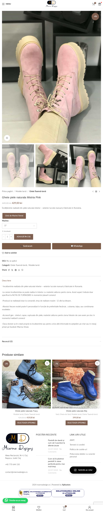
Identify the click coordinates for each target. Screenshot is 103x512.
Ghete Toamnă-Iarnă (37, 191)
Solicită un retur (83, 470)
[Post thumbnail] (41, 446)
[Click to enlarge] (7, 138)
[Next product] (99, 191)
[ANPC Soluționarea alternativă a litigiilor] (35, 493)
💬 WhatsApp (76, 246)
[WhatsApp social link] (19, 270)
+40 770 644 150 (12, 465)
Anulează (7, 231)
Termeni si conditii (77, 445)
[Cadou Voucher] (99, 4)
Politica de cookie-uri (78, 450)
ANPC (72, 440)
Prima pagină (7, 191)
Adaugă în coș (23, 237)
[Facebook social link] (8, 270)
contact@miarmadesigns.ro (16, 472)
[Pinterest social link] (15, 270)
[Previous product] (93, 191)
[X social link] (12, 270)
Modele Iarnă (21, 191)
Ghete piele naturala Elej (76, 411)
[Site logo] (51, 4)
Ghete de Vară (65, 414)
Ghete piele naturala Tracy (26, 411)
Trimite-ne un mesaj (17, 501)
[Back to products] (96, 191)
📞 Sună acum (26, 246)
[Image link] (17, 442)
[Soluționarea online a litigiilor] (68, 493)
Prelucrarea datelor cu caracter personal (82, 455)
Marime (5, 221)
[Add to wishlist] (47, 363)
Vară (57, 414)
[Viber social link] (22, 270)
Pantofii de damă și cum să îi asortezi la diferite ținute (56, 443)
